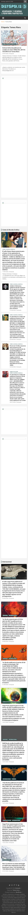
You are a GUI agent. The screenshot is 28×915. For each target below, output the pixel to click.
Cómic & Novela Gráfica (9, 44)
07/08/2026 (13, 310)
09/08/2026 (5, 598)
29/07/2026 (13, 402)
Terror (14, 577)
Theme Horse (16, 890)
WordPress (18, 892)
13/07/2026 (5, 842)
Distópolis (11, 53)
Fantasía (5, 615)
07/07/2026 (5, 871)
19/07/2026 (5, 722)
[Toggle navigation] (3, 18)
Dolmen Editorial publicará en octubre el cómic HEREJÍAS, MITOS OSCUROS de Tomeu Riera (13, 49)
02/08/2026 (13, 339)
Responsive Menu (25, 1)
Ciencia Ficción (14, 371)
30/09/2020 (5, 53)
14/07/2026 (5, 803)
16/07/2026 (5, 761)
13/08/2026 (5, 271)
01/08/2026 (5, 684)
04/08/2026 (5, 641)
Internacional (7, 562)
